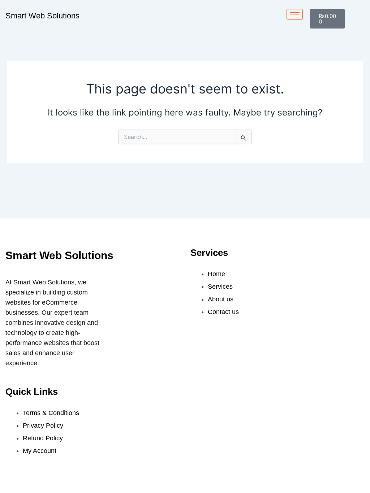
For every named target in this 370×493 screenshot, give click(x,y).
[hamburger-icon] (295, 14)
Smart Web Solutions (42, 15)
